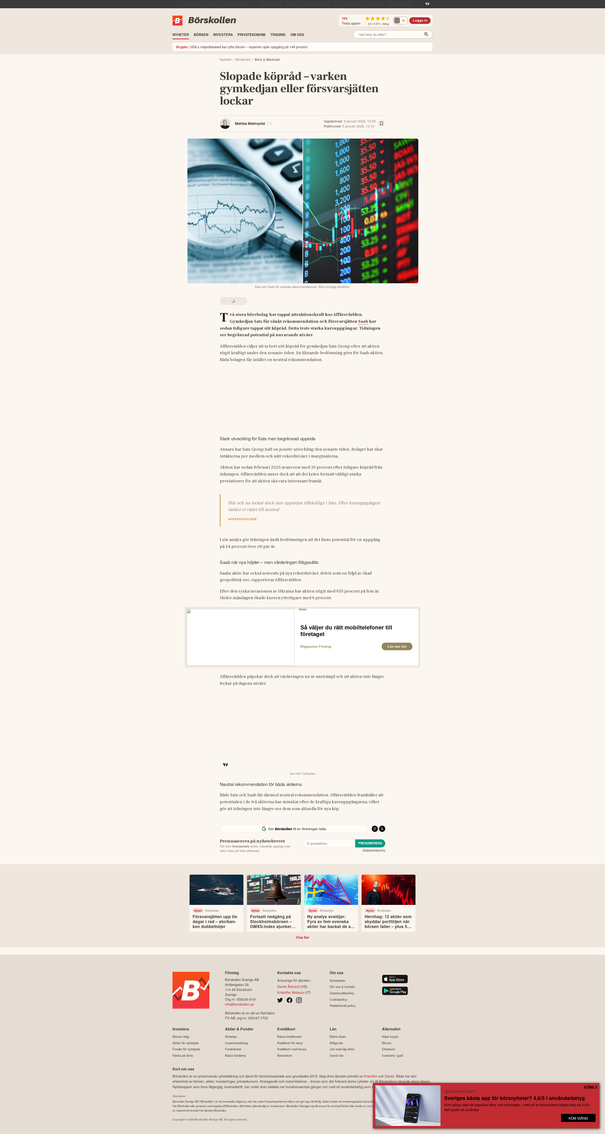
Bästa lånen (338, 1036)
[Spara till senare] (381, 123)
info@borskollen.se (239, 1004)
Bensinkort (284, 1055)
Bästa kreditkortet (289, 1036)
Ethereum (388, 1049)
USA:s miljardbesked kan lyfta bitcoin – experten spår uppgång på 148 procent (241, 46)
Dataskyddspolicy (374, 850)
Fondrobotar (233, 1049)
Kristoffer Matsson (291, 992)
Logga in (420, 20)
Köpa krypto (390, 1036)
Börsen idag (181, 1036)
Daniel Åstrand (288, 986)
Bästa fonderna (235, 1055)
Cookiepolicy (338, 999)
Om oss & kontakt (342, 987)
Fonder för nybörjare (186, 1049)
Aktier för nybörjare (186, 1043)
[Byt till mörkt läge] (400, 20)
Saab (363, 321)
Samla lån (336, 1055)
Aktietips (231, 1036)
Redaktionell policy (343, 1005)
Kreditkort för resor (290, 1043)
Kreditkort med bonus (292, 1049)
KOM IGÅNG (578, 1118)
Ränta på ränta (183, 1055)
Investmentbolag (236, 1043)
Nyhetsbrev (338, 980)
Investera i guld (392, 1055)
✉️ (269, 123)
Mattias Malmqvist (250, 123)
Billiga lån (336, 1043)
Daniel (389, 1075)
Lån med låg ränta (342, 1049)
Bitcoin (386, 1043)
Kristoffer (370, 1075)
